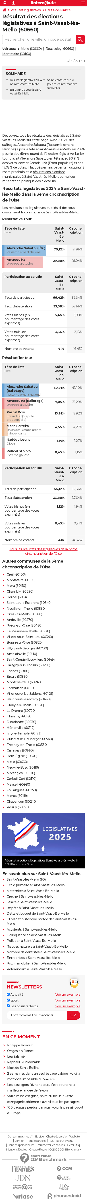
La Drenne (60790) (21, 711)
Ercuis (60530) (17, 677)
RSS (51, 1140)
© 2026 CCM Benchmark (65, 1149)
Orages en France (20, 1051)
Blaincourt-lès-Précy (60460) (28, 699)
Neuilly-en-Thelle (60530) (26, 609)
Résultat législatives (25, 10)
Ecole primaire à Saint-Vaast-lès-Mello (35, 885)
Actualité (16, 995)
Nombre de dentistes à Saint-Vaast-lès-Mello (41, 952)
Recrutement (64, 1140)
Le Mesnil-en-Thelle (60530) (28, 631)
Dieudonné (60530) (21, 722)
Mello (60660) (31, 49)
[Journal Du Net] (23, 1178)
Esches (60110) (18, 671)
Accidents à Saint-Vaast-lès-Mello (32, 929)
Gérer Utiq (73, 1145)
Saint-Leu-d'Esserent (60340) (29, 603)
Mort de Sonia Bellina (23, 1068)
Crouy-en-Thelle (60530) (25, 705)
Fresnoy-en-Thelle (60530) (27, 745)
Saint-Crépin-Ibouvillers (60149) (30, 659)
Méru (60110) (16, 586)
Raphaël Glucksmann (23, 1062)
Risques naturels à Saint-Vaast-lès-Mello (37, 947)
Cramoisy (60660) (20, 750)
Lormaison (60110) (21, 688)
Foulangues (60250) (22, 790)
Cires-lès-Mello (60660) (24, 614)
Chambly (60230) (20, 592)
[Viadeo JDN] (64, 1187)
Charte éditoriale (56, 1136)
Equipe (39, 1136)
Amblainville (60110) (22, 654)
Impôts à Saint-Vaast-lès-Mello (30, 908)
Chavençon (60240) (22, 802)
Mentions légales (16, 1149)
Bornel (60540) (18, 597)
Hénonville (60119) (20, 728)
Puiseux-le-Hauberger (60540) (30, 739)
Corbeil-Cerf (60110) (21, 779)
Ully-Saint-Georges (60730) (27, 648)
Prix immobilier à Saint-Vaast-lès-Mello (36, 963)
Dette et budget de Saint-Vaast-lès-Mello (38, 914)
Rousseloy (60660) (60, 49)
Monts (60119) (17, 796)
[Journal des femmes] (23, 1169)
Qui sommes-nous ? (20, 1136)
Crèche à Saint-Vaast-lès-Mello (30, 896)
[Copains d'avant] (23, 1187)
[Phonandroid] (64, 1196)
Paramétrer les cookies (50, 1145)
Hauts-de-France (58, 10)
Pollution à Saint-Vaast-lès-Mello (31, 941)
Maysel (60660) (18, 784)
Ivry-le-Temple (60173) (24, 733)
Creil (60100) (16, 574)
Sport (14, 1000)
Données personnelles (21, 1145)
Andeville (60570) (20, 620)
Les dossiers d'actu (24, 1006)
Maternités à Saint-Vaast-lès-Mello (33, 891)
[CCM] (64, 1169)
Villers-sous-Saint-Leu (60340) (30, 637)
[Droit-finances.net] (64, 1178)
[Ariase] (23, 1196)
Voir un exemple (68, 995)
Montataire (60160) (16, 54)
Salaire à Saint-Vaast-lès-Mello (29, 902)
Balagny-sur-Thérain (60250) (28, 665)
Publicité (74, 1136)
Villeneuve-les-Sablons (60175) (30, 694)
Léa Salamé (16, 1056)
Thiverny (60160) (19, 716)
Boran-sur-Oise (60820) (24, 642)
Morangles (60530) (21, 773)
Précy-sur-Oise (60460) (24, 625)
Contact (19, 1140)
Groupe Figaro (38, 1149)
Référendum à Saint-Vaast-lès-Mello (34, 969)
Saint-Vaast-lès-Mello (60, 80)
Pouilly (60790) (18, 807)
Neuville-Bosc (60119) (23, 767)
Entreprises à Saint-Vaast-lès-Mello (33, 958)
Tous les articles (36, 1140)
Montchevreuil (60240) (24, 682)
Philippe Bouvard (20, 1045)
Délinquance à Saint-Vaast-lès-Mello (34, 935)
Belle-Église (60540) (22, 756)
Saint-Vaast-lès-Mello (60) (26, 879)
